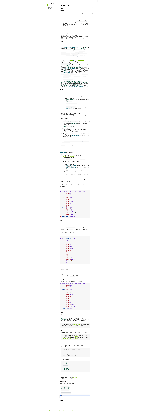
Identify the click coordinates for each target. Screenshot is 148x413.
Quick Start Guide (50, 7)
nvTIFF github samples (76, 324)
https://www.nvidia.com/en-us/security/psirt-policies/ (71, 338)
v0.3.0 (92, 13)
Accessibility (63, 410)
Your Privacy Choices (53, 410)
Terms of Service (59, 410)
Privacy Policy (49, 410)
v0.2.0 (92, 14)
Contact (76, 410)
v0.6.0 (92, 7)
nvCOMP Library (75, 377)
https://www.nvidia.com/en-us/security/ (73, 336)
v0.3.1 (92, 12)
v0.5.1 (92, 8)
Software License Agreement (51, 9)
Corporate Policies (67, 410)
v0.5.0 (92, 9)
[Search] (97, 1)
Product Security (72, 410)
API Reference (49, 8)
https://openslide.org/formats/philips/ (68, 156)
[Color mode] (100, 1)
